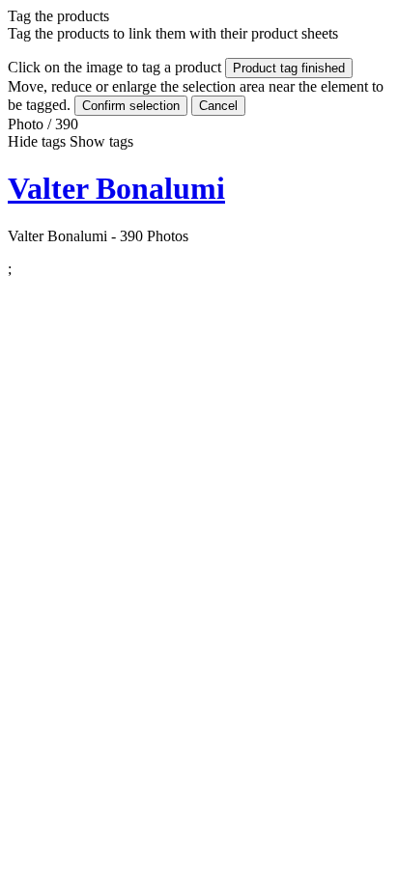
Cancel (218, 105)
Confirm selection (131, 105)
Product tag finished (289, 68)
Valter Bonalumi (116, 188)
